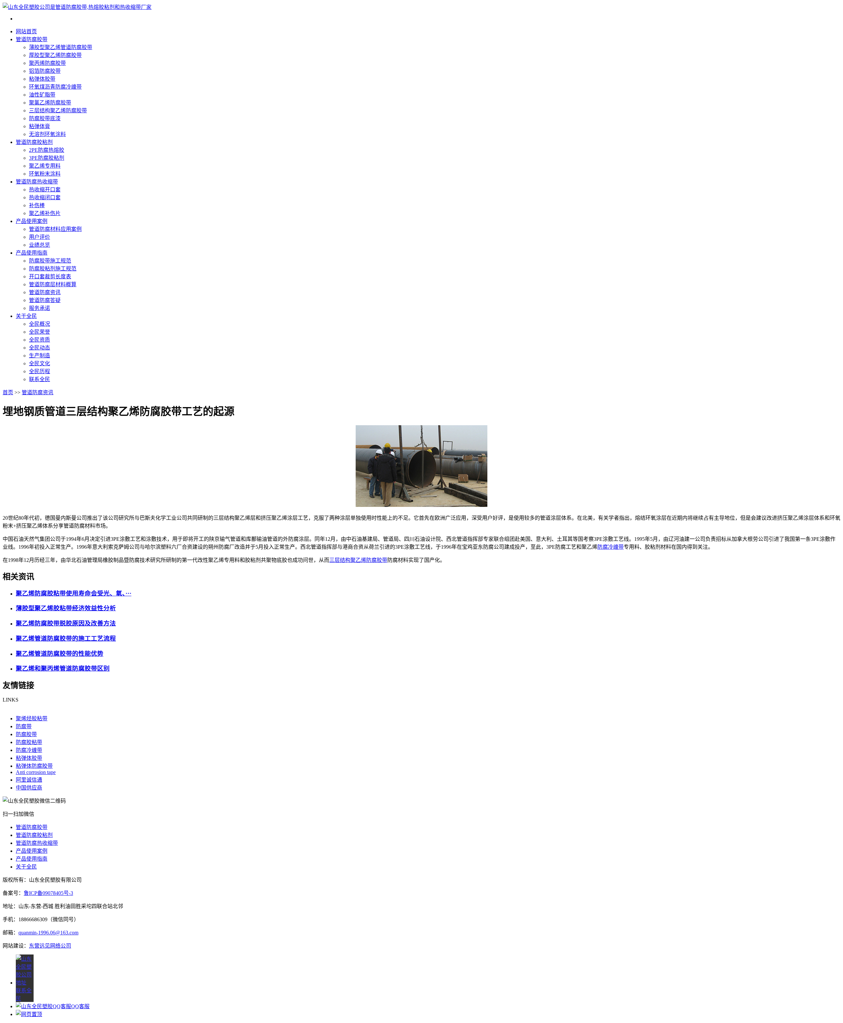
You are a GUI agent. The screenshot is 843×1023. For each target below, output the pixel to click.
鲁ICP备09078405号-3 (48, 893)
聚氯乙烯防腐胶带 (50, 102)
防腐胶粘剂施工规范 (52, 268)
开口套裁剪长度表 (50, 276)
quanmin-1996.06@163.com (48, 932)
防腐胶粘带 (29, 742)
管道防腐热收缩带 (37, 181)
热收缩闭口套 (45, 197)
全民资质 (39, 340)
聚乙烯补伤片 (45, 213)
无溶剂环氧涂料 (47, 134)
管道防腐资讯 (45, 292)
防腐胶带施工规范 (50, 260)
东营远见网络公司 (50, 946)
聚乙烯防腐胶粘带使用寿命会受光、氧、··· (73, 593)
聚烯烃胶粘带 (31, 718)
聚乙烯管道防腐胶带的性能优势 (59, 653)
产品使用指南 (31, 253)
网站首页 (26, 31)
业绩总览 (39, 245)
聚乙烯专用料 (45, 166)
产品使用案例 (31, 221)
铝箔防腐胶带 (45, 71)
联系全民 (39, 379)
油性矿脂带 (42, 94)
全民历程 (39, 371)
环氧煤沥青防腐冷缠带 (55, 87)
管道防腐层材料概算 (52, 284)
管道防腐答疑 (45, 300)
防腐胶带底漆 (45, 118)
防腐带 (24, 726)
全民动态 (39, 347)
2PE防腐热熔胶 (46, 150)
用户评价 (39, 237)
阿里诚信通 (29, 780)
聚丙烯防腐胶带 (47, 63)
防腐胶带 (26, 734)
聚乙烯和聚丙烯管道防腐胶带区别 (63, 668)
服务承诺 (39, 308)
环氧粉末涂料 (45, 174)
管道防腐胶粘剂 (34, 142)
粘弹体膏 (39, 126)
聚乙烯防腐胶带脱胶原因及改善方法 (66, 623)
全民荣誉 (39, 332)
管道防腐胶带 (31, 39)
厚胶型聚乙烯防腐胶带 (55, 55)
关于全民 (26, 316)
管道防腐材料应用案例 (55, 229)
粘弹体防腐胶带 (34, 766)
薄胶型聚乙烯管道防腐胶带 (60, 47)
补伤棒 (37, 205)
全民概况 (39, 324)
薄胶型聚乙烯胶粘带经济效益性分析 (66, 608)
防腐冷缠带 (610, 547)
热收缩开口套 (45, 189)
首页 (8, 392)
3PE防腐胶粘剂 (46, 158)
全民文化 (39, 363)
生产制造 (39, 355)
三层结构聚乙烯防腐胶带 (58, 110)
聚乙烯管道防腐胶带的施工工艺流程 (66, 638)
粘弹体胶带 (42, 79)
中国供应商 (29, 787)
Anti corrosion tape (36, 772)
